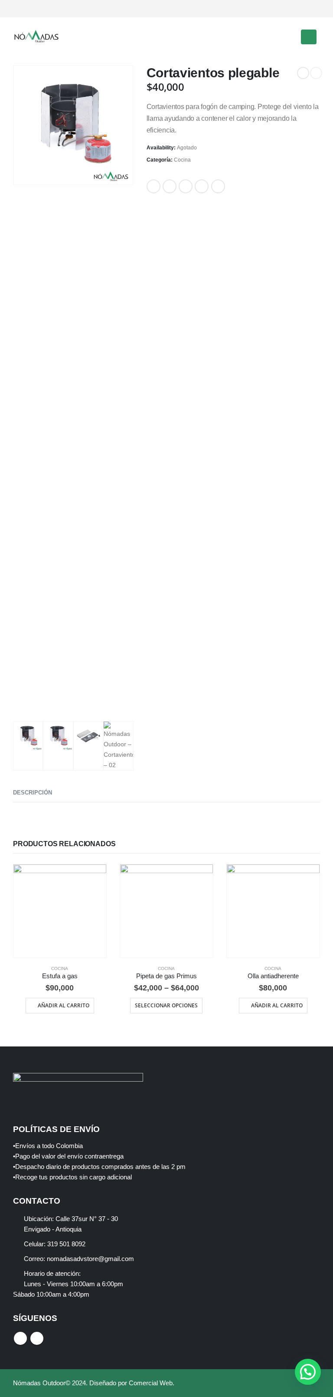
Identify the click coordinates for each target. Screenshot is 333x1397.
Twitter (169, 186)
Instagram (36, 1338)
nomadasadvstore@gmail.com (90, 1258)
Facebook (153, 186)
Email (218, 186)
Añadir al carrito (63, 1005)
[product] (59, 910)
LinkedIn (186, 186)
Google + (202, 186)
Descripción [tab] (32, 792)
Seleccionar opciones (166, 1005)
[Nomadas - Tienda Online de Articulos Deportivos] (37, 37)
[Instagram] (313, 9)
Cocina (182, 160)
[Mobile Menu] (309, 37)
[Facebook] (299, 9)
